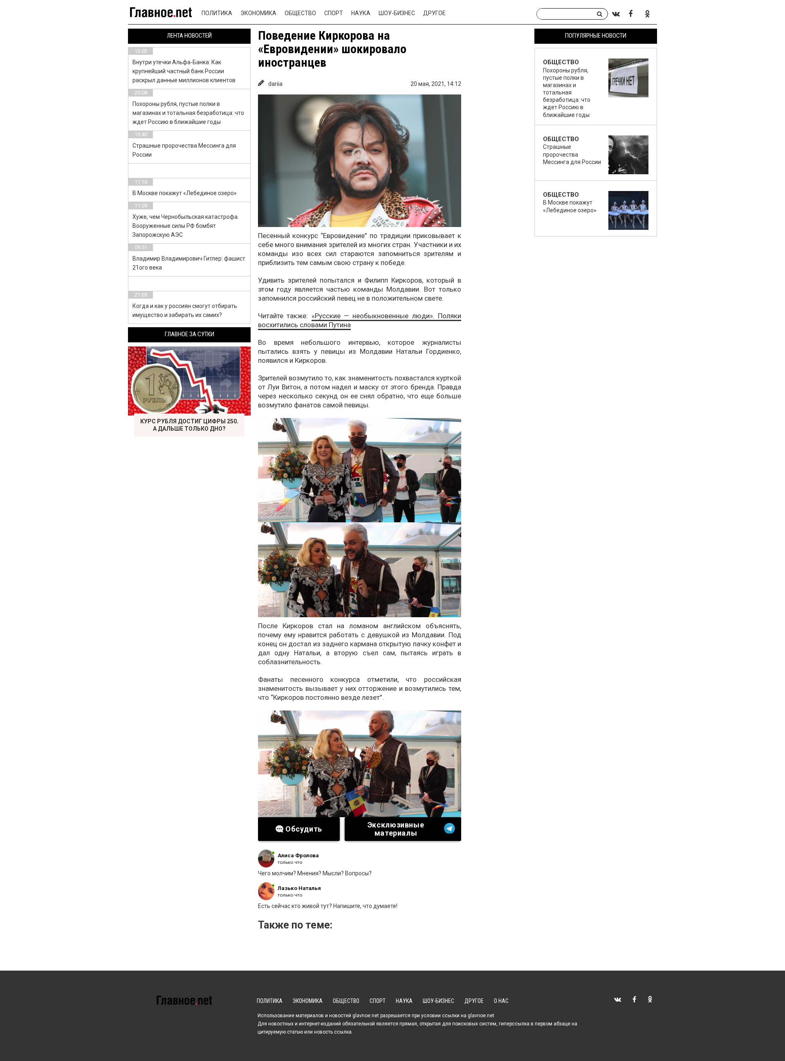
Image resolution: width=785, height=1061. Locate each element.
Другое (434, 13)
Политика (217, 13)
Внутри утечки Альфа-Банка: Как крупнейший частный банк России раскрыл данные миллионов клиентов (184, 71)
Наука (360, 13)
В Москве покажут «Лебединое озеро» (184, 193)
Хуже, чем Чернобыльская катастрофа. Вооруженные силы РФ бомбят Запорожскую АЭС (185, 226)
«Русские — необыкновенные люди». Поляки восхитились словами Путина (359, 320)
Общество (300, 13)
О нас (501, 1001)
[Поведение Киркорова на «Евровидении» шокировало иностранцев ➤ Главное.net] (359, 160)
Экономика (258, 13)
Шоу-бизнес (397, 13)
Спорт (333, 13)
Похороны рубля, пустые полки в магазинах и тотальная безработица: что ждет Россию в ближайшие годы (188, 113)
